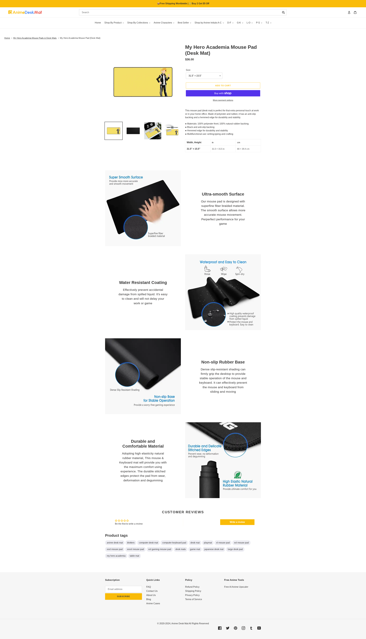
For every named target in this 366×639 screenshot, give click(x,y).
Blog (148, 599)
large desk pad (235, 549)
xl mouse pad (223, 542)
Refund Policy (192, 587)
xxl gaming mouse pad (159, 549)
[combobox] (183, 12)
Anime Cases (153, 603)
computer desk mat (148, 542)
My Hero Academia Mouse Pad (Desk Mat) (80, 38)
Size (188, 70)
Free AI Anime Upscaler (236, 587)
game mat (195, 549)
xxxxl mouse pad (135, 549)
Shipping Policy (193, 591)
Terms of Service (193, 599)
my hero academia (116, 556)
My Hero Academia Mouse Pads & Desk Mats (35, 38)
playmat (208, 542)
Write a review (237, 522)
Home (7, 38)
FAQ (148, 587)
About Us (151, 595)
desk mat (195, 542)
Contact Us (152, 591)
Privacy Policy (192, 595)
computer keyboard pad (174, 542)
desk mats (180, 549)
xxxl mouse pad (115, 549)
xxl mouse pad (241, 542)
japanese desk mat (213, 549)
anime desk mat (115, 542)
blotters (131, 542)
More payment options (223, 100)
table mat (134, 556)
